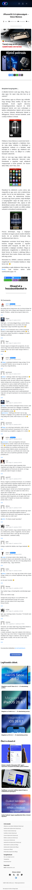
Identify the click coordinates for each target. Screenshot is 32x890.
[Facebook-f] (10, 875)
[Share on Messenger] (12, 75)
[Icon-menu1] (26, 3)
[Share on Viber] (19, 75)
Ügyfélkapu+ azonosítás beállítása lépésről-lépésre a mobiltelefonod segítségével (14, 790)
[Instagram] (18, 875)
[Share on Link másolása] (22, 75)
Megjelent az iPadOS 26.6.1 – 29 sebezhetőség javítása (15, 711)
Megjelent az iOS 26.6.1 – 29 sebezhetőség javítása (14, 735)
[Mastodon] (22, 875)
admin (7, 304)
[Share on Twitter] (15, 75)
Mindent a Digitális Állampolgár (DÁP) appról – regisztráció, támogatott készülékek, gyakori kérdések (15, 765)
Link (2, 315)
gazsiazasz (5, 413)
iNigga (4, 362)
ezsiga (4, 557)
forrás (4, 269)
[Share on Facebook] (10, 75)
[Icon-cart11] (19, 3)
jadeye (4, 377)
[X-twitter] (14, 875)
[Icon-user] (22, 3)
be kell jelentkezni (20, 648)
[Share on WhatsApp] (17, 75)
